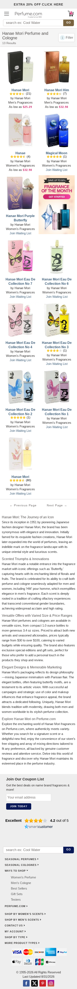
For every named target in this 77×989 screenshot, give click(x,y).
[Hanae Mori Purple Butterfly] (20, 194)
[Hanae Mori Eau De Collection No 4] (20, 320)
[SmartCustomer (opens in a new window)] (38, 827)
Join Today (18, 806)
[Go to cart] (71, 13)
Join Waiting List (56, 170)
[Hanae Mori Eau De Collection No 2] (20, 387)
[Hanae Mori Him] (57, 68)
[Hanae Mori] (20, 68)
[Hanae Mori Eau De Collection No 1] (57, 387)
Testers (16, 899)
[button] (6, 13)
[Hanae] (20, 130)
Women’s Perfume (23, 877)
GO (68, 22)
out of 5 (59, 821)
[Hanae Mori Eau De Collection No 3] (57, 320)
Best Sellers (19, 888)
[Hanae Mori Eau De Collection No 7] (20, 257)
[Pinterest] (42, 983)
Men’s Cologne (21, 883)
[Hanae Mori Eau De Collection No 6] (57, 257)
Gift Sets (17, 894)
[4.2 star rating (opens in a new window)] (36, 821)
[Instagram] (51, 983)
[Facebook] (26, 983)
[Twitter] (34, 983)
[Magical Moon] (57, 130)
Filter (69, 37)
